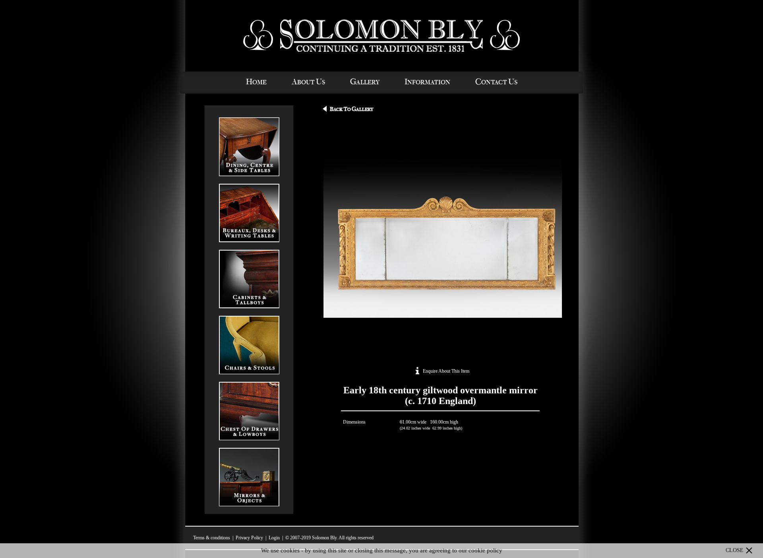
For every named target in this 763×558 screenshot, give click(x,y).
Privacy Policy (249, 538)
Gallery (365, 82)
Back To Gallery (351, 109)
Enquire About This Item (445, 371)
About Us (308, 82)
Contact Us (496, 82)
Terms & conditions (211, 538)
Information (427, 82)
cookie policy (485, 550)
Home (256, 82)
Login (274, 538)
